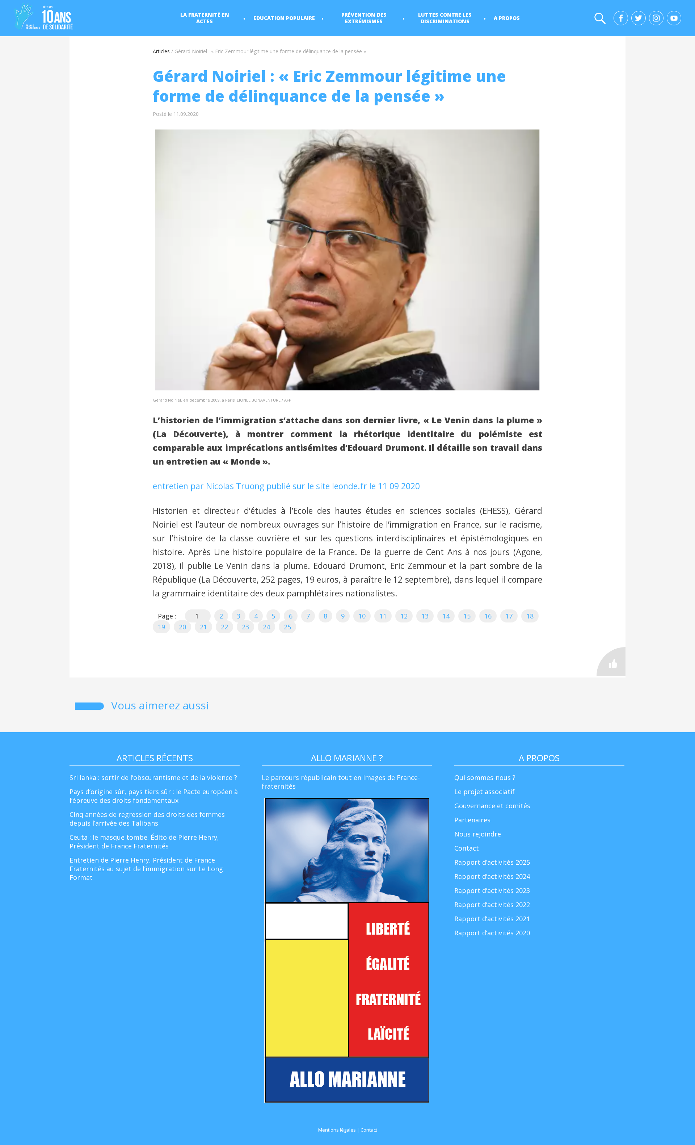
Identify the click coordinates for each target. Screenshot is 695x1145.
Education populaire (284, 17)
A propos (507, 17)
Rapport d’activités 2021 (492, 918)
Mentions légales (337, 1130)
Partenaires (472, 819)
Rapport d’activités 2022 (492, 904)
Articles (161, 51)
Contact (466, 848)
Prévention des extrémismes (364, 18)
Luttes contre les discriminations (445, 18)
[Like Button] (611, 661)
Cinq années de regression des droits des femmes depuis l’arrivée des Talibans (147, 818)
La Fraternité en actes (204, 18)
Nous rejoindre (477, 834)
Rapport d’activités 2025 (492, 862)
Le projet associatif (484, 791)
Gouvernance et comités (492, 805)
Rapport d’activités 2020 (492, 932)
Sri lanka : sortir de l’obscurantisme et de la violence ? (153, 777)
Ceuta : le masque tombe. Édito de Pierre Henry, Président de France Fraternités (144, 841)
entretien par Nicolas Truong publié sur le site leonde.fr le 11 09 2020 (286, 486)
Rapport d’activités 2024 (492, 876)
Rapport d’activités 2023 (492, 890)
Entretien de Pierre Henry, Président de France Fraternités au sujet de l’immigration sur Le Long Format (146, 869)
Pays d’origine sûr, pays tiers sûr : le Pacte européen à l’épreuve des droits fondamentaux (154, 796)
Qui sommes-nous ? (484, 777)
